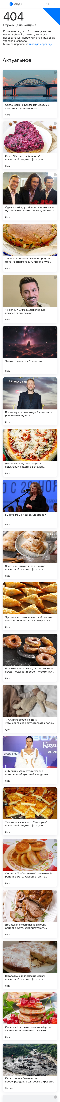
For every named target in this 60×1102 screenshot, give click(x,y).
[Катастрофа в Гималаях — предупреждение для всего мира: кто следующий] (30, 1068)
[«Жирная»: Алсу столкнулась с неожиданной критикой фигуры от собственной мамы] (30, 760)
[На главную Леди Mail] (17, 4)
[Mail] (11, 4)
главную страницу (40, 44)
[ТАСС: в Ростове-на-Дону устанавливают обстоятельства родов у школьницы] (30, 709)
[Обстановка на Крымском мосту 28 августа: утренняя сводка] (30, 94)
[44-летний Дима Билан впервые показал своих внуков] (30, 299)
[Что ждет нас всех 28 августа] (30, 350)
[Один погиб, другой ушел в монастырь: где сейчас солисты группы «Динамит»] (30, 196)
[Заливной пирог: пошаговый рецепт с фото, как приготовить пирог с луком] (30, 248)
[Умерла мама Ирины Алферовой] (30, 504)
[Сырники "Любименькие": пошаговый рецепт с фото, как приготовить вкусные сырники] (30, 863)
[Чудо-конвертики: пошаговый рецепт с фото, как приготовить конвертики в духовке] (30, 606)
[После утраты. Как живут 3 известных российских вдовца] (30, 401)
